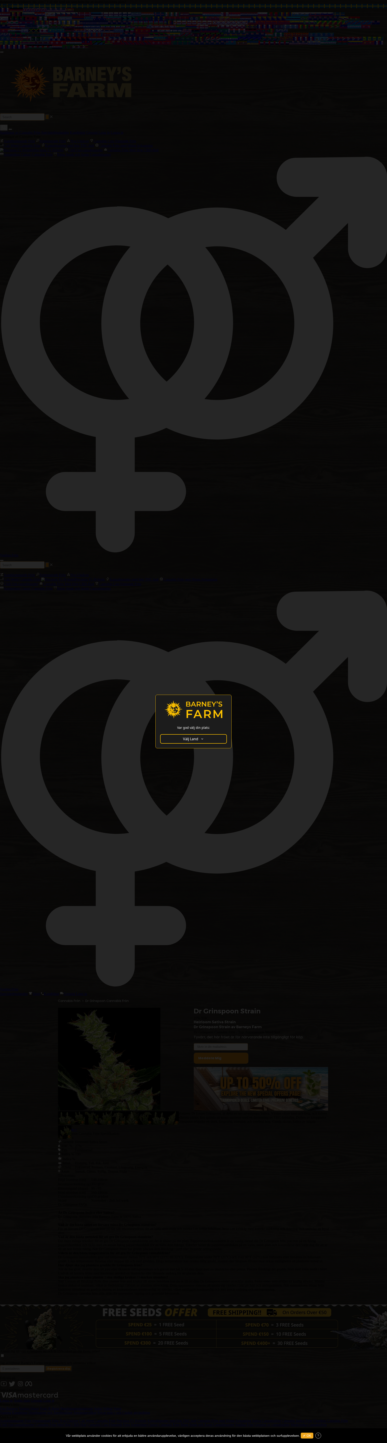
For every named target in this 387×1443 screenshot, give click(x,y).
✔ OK (307, 1435)
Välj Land (190, 738)
